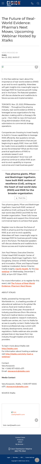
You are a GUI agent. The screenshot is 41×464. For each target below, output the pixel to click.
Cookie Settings (29, 457)
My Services (19, 444)
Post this (22, 198)
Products (20, 440)
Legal (8, 457)
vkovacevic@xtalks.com (19, 371)
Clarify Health (21, 269)
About (20, 442)
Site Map (15, 457)
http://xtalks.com (10, 349)
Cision (23, 461)
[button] (20, 66)
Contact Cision (20, 437)
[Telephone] (32, 3)
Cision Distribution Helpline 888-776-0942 (21, 450)
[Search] (38, 3)
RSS (21, 457)
